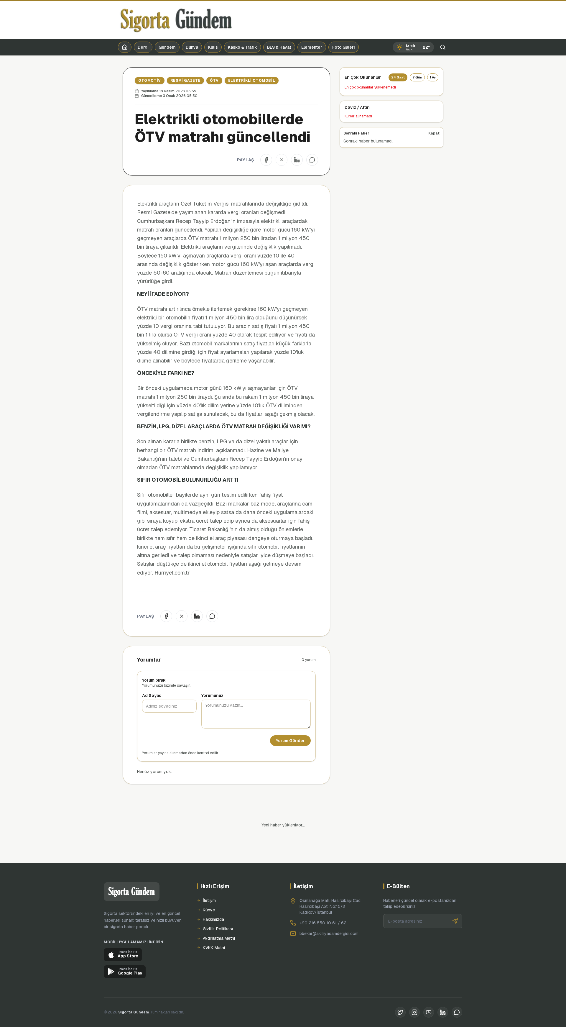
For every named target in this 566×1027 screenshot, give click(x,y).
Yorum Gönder (290, 740)
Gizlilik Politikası (218, 908)
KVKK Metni (214, 927)
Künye (209, 890)
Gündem (167, 47)
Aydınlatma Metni (219, 918)
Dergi (143, 47)
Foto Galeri (343, 47)
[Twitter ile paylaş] (281, 160)
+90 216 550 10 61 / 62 (323, 902)
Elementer (311, 47)
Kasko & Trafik (242, 47)
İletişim (209, 880)
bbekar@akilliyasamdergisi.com (329, 913)
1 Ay (433, 77)
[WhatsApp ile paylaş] (312, 160)
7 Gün (417, 77)
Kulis (213, 47)
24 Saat (398, 77)
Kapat (434, 133)
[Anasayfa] (124, 47)
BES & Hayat (279, 47)
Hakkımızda (213, 899)
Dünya (192, 47)
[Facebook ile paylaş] (266, 160)
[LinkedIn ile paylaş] (297, 160)
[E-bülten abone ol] (455, 901)
